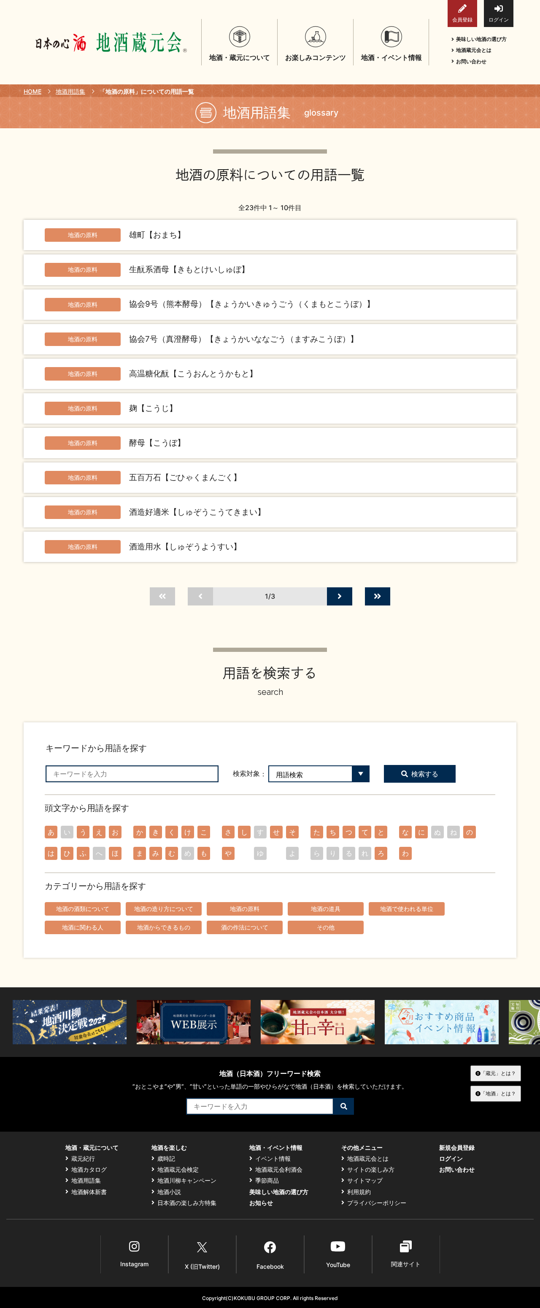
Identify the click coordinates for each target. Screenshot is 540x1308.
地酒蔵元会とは (473, 50)
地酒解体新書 (89, 1192)
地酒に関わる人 (82, 927)
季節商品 (267, 1180)
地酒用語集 (70, 91)
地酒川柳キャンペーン (186, 1180)
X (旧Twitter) (202, 1266)
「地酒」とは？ (498, 1093)
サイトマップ (365, 1180)
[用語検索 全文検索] (319, 773)
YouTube (338, 1264)
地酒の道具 (325, 908)
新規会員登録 (457, 1147)
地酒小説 (169, 1192)
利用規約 (359, 1192)
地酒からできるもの (163, 927)
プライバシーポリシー (376, 1203)
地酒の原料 (244, 908)
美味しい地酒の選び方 (481, 39)
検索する (424, 774)
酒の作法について (244, 927)
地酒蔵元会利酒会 (278, 1169)
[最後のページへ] (377, 596)
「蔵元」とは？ (498, 1073)
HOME (32, 91)
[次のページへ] (339, 596)
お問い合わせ (471, 61)
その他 (326, 927)
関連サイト (406, 1263)
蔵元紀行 (83, 1158)
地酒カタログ (89, 1169)
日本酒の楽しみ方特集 (186, 1203)
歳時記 (166, 1158)
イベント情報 (273, 1158)
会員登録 (462, 19)
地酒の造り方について (163, 908)
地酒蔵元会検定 (178, 1169)
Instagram (134, 1263)
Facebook (270, 1266)
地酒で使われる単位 (406, 908)
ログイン (499, 19)
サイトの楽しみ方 (370, 1169)
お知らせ (261, 1203)
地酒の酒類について (82, 908)
